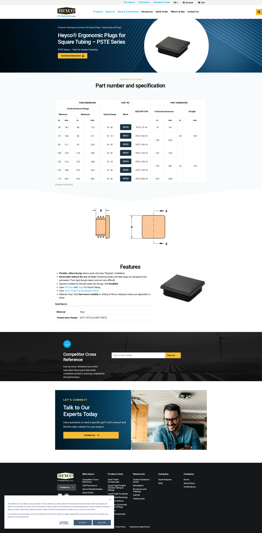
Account (189, 3)
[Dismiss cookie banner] (110, 500)
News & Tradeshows (128, 11)
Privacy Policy (120, 527)
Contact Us (193, 11)
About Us (110, 11)
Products (98, 11)
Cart (203, 3)
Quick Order (162, 11)
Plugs (81, 287)
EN (175, 3)
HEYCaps (69, 287)
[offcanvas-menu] (259, 12)
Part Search (129, 2)
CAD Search (144, 2)
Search (171, 355)
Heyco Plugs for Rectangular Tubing (82, 290)
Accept (83, 523)
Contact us (89, 435)
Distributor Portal (162, 2)
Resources (147, 11)
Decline (102, 523)
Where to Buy (178, 11)
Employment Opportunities (140, 527)
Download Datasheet (71, 56)
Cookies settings (64, 522)
